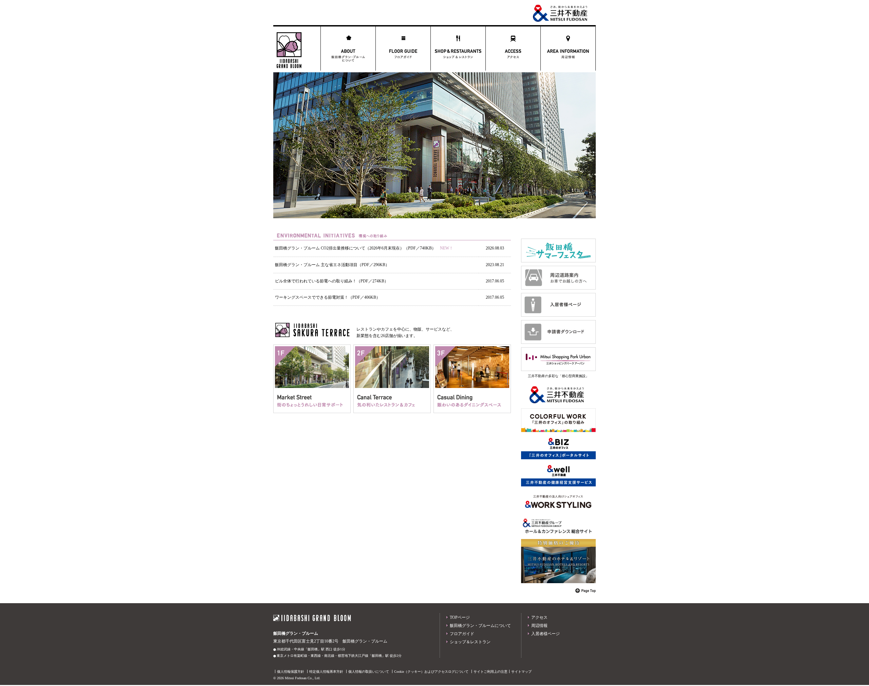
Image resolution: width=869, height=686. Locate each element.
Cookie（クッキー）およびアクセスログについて (431, 671)
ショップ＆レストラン (470, 641)
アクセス (539, 617)
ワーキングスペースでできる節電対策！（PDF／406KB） (327, 297)
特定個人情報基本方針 (326, 671)
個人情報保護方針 (290, 671)
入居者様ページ (545, 633)
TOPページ (460, 617)
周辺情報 (539, 625)
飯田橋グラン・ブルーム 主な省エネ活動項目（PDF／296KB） (332, 264)
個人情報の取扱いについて (368, 671)
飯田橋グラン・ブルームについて (480, 625)
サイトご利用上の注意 (490, 671)
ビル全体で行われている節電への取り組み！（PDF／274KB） (331, 281)
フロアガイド (462, 633)
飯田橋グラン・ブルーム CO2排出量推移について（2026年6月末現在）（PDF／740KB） (355, 248)
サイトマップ (521, 671)
